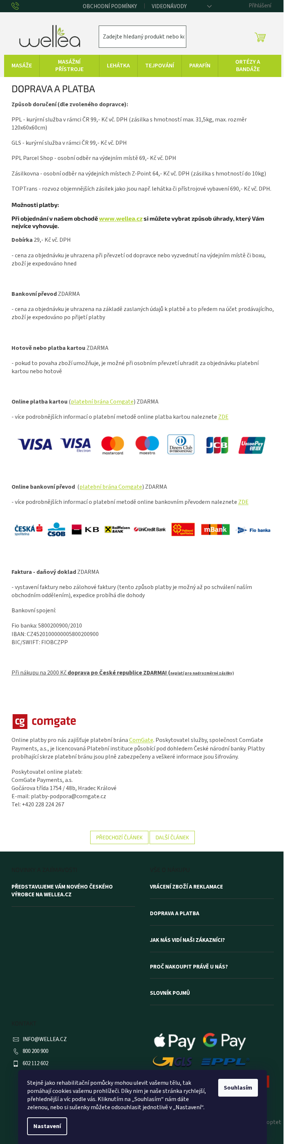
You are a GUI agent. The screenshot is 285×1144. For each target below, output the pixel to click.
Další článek (172, 837)
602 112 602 (35, 1063)
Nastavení (47, 1126)
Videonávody (169, 6)
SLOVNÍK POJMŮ (170, 993)
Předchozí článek (119, 837)
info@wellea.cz (45, 1039)
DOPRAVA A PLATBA (174, 913)
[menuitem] (21, 66)
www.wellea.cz (120, 218)
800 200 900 (35, 1051)
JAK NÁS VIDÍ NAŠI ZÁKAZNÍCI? (187, 940)
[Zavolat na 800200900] (21, 7)
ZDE (223, 417)
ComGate (141, 740)
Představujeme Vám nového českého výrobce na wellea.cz (62, 891)
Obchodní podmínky (110, 6)
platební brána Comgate (102, 402)
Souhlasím (238, 1088)
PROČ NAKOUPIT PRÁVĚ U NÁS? (189, 967)
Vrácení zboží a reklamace (186, 887)
